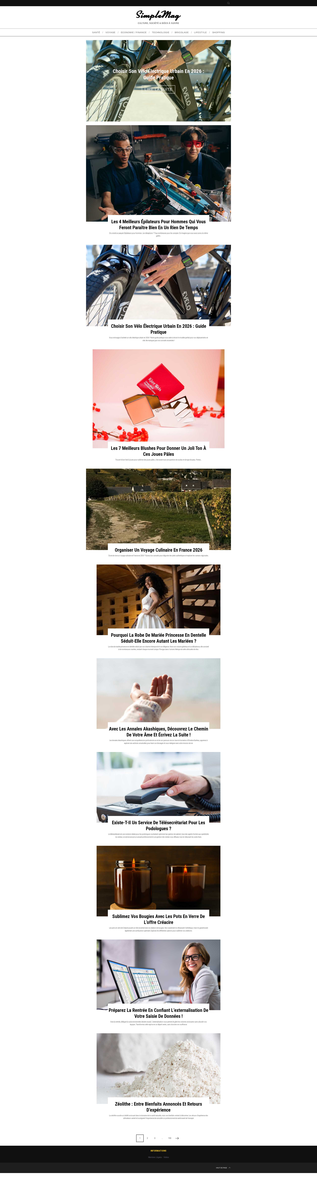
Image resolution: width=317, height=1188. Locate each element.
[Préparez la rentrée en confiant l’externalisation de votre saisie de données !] (158, 990)
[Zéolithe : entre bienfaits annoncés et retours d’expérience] (158, 1083)
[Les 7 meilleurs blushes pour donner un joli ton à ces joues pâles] (159, 414)
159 (169, 1153)
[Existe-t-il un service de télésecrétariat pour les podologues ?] (158, 802)
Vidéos (166, 1172)
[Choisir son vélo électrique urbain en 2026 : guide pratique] (158, 300)
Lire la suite (158, 97)
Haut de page (221, 1183)
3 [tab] (220, 86)
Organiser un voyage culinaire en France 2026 (158, 565)
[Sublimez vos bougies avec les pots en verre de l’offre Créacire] (158, 896)
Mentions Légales (155, 1172)
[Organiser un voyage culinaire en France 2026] (158, 524)
